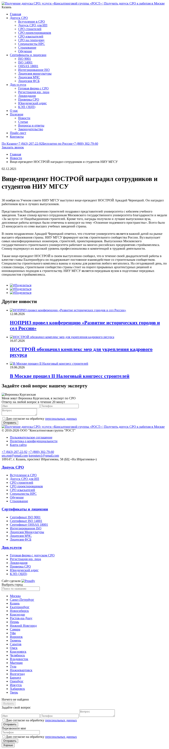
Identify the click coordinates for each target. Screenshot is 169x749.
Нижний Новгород (23, 625)
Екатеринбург (19, 607)
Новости (24, 118)
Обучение (25, 51)
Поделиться (23, 285)
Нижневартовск (21, 670)
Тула (13, 666)
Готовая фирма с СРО (33, 88)
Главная (15, 14)
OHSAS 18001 (28, 66)
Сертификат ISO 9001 (25, 517)
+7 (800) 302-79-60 (70, 143)
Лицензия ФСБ (29, 81)
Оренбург (16, 681)
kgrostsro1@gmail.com (44, 455)
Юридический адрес (32, 103)
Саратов (15, 644)
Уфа (13, 633)
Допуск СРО (19, 18)
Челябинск (17, 655)
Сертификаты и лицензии (28, 55)
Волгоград (17, 674)
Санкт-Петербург (22, 599)
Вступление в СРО (31, 21)
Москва (15, 596)
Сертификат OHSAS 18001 (29, 524)
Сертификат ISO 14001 (26, 521)
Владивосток (19, 659)
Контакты (17, 136)
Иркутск (16, 685)
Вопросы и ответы (31, 125)
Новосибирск (19, 611)
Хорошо (8, 745)
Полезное (16, 114)
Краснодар (17, 614)
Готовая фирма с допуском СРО (32, 555)
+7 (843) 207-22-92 (22, 143)
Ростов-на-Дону (21, 618)
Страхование (27, 47)
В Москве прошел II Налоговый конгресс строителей (69, 376)
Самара (15, 629)
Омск (14, 648)
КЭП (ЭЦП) (26, 107)
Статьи (23, 121)
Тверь (14, 692)
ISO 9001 (24, 58)
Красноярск (18, 651)
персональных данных (61, 418)
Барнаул (15, 677)
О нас (14, 110)
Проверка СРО (28, 99)
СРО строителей (29, 29)
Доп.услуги (18, 84)
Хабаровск (17, 688)
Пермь (14, 622)
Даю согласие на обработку (41, 418)
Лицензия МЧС (29, 77)
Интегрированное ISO (34, 70)
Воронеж (16, 636)
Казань (15, 603)
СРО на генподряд (31, 40)
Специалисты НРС (31, 44)
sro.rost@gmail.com (15, 455)
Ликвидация (27, 96)
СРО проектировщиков (34, 32)
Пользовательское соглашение (31, 437)
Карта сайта (18, 445)
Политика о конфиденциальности (34, 441)
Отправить (9, 724)
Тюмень (15, 640)
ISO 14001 (25, 62)
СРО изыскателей (30, 36)
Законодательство (30, 129)
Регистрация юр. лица (33, 92)
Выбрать (8, 703)
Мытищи (16, 662)
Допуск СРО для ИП (32, 25)
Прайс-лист (18, 133)
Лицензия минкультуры (35, 73)
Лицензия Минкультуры (27, 532)
